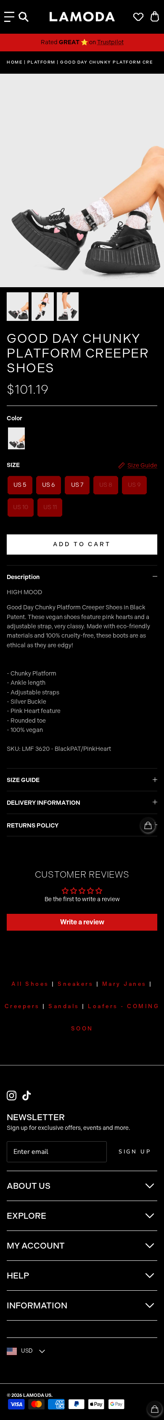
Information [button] (37, 1305)
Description (23, 577)
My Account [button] (36, 1246)
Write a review (82, 922)
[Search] (28, 17)
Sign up (135, 1152)
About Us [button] (28, 1186)
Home (14, 62)
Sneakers (75, 984)
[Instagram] (11, 1095)
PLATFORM (41, 62)
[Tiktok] (27, 1095)
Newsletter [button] (36, 1117)
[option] (82, 180)
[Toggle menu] (9, 17)
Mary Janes (124, 984)
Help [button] (18, 1276)
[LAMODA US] (82, 17)
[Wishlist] (136, 17)
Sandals (63, 1006)
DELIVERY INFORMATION (43, 802)
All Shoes (30, 984)
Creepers (22, 1006)
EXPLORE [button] (26, 1216)
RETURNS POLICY (32, 825)
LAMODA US (37, 1395)
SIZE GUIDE (23, 780)
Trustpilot (110, 42)
